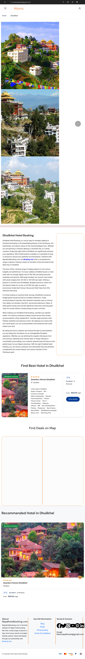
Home (4, 16)
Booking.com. (7, 641)
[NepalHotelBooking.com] (24, 413)
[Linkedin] (82, 625)
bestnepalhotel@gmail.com (21, 2)
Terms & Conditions (42, 633)
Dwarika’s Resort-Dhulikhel (43, 380)
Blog (42, 624)
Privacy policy (42, 630)
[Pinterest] (77, 625)
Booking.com (28, 259)
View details (72, 399)
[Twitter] (63, 625)
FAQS (42, 627)
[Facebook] (59, 625)
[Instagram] (68, 625)
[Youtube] (72, 625)
